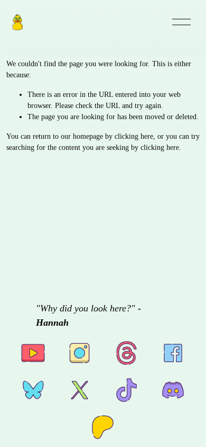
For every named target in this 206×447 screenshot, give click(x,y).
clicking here (134, 136)
